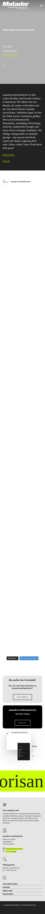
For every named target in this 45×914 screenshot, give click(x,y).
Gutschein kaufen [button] (11, 55)
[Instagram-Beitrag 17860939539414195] (22, 573)
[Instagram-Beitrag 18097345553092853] (22, 339)
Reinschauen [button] (9, 155)
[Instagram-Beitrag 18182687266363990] (22, 409)
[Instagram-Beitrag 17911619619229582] (22, 549)
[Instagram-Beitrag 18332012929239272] (22, 456)
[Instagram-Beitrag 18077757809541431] (22, 315)
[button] (41, 5)
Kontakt (6, 887)
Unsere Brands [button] (9, 50)
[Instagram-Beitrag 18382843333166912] (22, 198)
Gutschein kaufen (10, 884)
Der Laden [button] (8, 46)
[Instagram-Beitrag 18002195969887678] (22, 362)
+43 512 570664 (10, 851)
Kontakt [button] (6, 161)
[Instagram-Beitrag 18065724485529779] (22, 479)
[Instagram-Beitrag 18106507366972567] (22, 245)
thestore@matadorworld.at (14, 849)
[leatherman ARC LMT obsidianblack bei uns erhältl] (22, 596)
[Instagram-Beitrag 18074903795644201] (22, 292)
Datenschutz (8, 894)
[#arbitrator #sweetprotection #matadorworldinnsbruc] (22, 269)
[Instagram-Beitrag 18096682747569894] (22, 620)
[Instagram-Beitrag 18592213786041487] (22, 222)
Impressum (7, 890)
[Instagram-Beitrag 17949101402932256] (22, 432)
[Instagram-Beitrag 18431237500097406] (22, 526)
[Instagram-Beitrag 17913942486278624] (22, 386)
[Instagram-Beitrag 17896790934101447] (22, 643)
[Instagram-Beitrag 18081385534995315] (22, 503)
